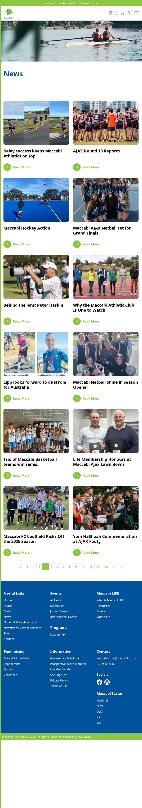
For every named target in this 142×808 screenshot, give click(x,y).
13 (106, 566)
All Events (56, 600)
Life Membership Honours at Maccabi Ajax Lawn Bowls (102, 461)
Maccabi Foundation (17, 658)
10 (83, 566)
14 (114, 566)
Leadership (57, 634)
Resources (103, 606)
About (8, 606)
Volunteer (10, 675)
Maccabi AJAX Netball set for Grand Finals (102, 230)
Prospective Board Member (68, 664)
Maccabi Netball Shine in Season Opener (105, 384)
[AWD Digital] (85, 737)
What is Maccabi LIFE (110, 600)
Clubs (7, 611)
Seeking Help (58, 675)
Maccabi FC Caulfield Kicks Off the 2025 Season (33, 539)
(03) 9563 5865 (106, 664)
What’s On (103, 617)
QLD (99, 711)
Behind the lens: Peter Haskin (33, 305)
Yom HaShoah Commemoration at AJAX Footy (105, 539)
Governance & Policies (64, 658)
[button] (136, 13)
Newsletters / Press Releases (22, 628)
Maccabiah (57, 606)
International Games (63, 617)
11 (90, 566)
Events (101, 611)
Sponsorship (12, 664)
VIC (99, 717)
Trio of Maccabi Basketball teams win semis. (30, 461)
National (102, 700)
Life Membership (61, 669)
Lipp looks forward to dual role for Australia (34, 384)
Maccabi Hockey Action (26, 228)
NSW (100, 706)
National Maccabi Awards (20, 622)
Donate (9, 669)
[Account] (122, 13)
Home (8, 600)
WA (99, 723)
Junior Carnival (59, 611)
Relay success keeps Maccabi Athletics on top (32, 153)
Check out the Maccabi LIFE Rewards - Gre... (71, 3)
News (7, 617)
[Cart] (116, 13)
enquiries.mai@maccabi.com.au (117, 658)
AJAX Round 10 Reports (96, 151)
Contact (9, 639)
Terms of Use (59, 686)
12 (98, 566)
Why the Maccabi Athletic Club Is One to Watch (103, 307)
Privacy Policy (59, 680)
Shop (7, 633)
